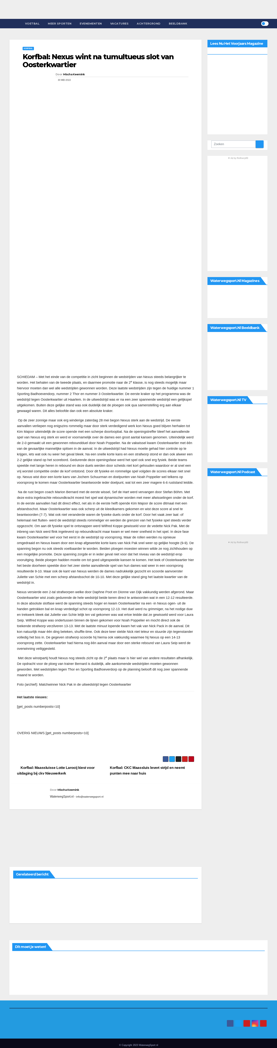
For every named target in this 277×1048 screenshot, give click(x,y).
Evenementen (91, 23)
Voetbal (32, 23)
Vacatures (119, 23)
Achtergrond (149, 23)
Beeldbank (178, 23)
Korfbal (28, 48)
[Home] (15, 23)
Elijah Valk (85, 983)
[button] (258, 23)
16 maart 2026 (84, 885)
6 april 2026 (20, 885)
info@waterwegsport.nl (89, 796)
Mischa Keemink (74, 74)
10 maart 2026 (148, 885)
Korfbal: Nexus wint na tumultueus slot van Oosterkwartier (98, 60)
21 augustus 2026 (21, 957)
